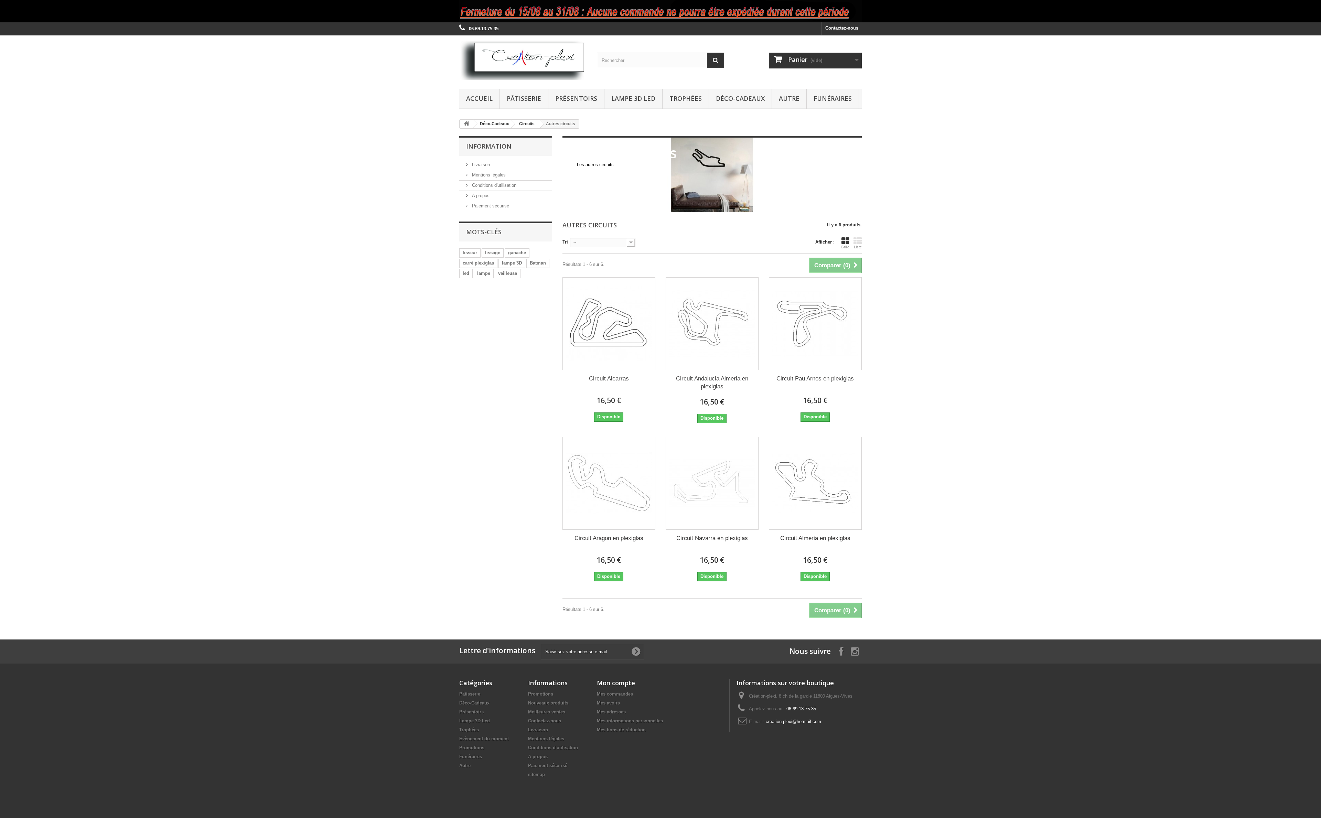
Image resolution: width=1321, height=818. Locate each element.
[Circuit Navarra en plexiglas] (712, 483)
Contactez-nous (841, 28)
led (466, 273)
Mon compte (616, 683)
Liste (858, 247)
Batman (538, 263)
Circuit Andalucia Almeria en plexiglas (712, 382)
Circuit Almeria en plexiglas (815, 538)
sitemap (536, 774)
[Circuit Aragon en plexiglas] (609, 483)
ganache (517, 252)
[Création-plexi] (523, 60)
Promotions (471, 747)
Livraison (480, 164)
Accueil (479, 98)
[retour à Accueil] (466, 124)
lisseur (470, 252)
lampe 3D (512, 263)
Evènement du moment (484, 738)
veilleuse (507, 273)
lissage (492, 252)
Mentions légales (488, 174)
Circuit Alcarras (609, 378)
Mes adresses (611, 711)
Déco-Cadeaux (740, 98)
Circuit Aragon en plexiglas (608, 538)
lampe (483, 273)
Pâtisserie (524, 98)
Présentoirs (576, 98)
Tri (565, 242)
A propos (480, 195)
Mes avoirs (608, 703)
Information (489, 146)
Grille (845, 247)
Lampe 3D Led (633, 98)
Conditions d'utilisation (493, 185)
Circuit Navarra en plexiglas (712, 538)
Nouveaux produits (548, 703)
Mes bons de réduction (621, 729)
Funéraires (833, 98)
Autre (789, 98)
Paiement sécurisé (490, 205)
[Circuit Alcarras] (609, 324)
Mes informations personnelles (630, 720)
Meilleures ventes (546, 711)
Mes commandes (615, 694)
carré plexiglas (478, 263)
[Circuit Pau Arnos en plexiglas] (815, 324)
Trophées (685, 98)
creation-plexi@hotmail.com (793, 721)
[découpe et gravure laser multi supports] (660, 11)
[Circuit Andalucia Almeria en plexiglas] (712, 324)
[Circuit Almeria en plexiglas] (815, 483)
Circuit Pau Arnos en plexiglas (815, 378)
